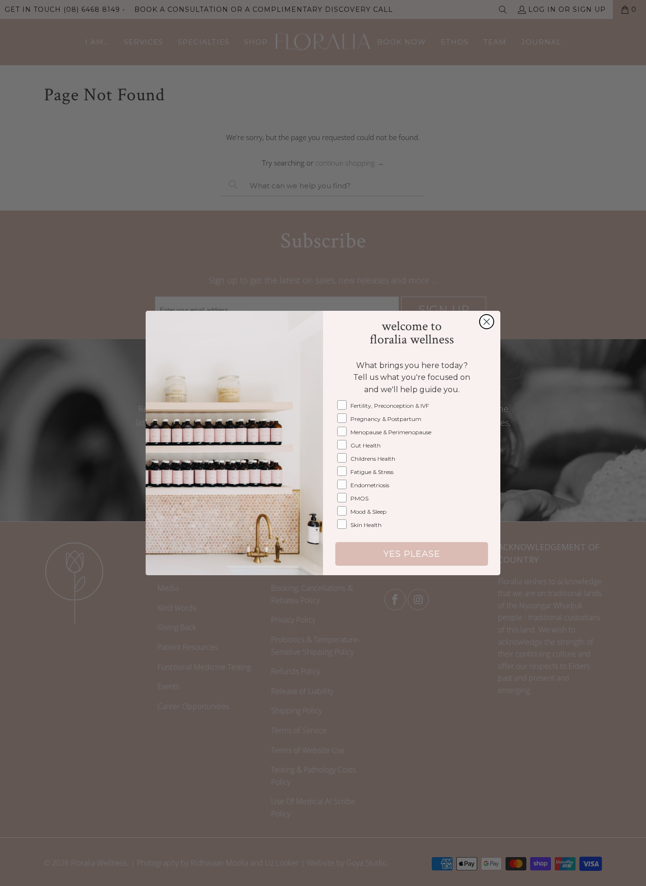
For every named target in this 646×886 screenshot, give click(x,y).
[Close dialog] (487, 322)
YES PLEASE (412, 554)
